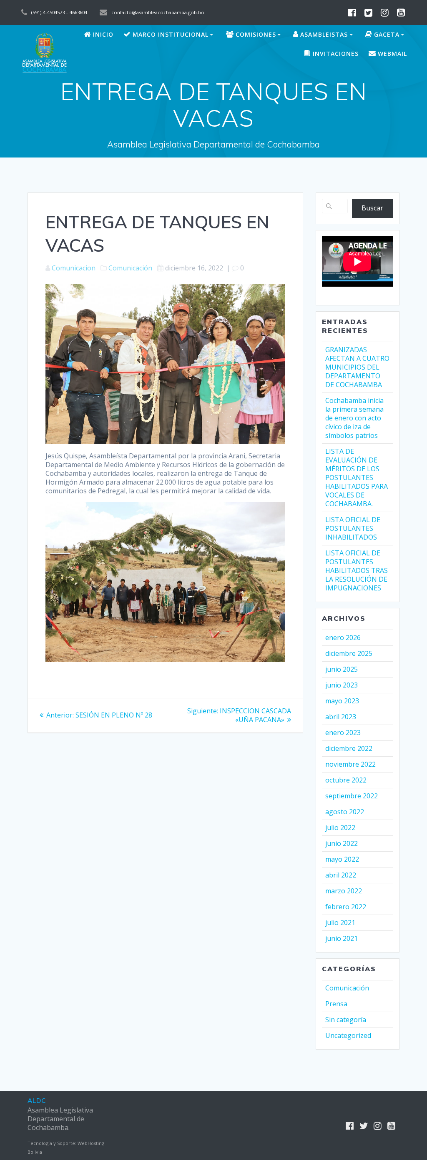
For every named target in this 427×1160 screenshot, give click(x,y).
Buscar (372, 207)
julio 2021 (340, 922)
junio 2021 (341, 938)
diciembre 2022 (348, 748)
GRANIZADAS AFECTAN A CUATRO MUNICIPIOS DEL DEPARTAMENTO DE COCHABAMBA (357, 367)
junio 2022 (341, 843)
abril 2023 (340, 716)
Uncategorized (348, 1035)
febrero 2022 (345, 906)
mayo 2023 (342, 700)
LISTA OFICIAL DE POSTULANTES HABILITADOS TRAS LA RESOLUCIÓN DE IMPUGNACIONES (356, 570)
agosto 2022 (344, 811)
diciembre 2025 (348, 653)
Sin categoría (345, 1019)
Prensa (336, 1003)
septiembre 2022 (351, 795)
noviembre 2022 (350, 764)
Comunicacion (73, 267)
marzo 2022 (343, 890)
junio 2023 (341, 685)
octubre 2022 (346, 780)
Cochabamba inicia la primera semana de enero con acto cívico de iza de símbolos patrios (354, 418)
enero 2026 (343, 637)
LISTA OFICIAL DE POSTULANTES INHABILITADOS (352, 528)
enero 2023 (343, 732)
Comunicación (130, 267)
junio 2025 (341, 669)
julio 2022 (340, 827)
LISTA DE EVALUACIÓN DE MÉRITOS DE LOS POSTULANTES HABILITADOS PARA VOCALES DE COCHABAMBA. (356, 477)
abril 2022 (340, 875)
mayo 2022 (342, 859)
